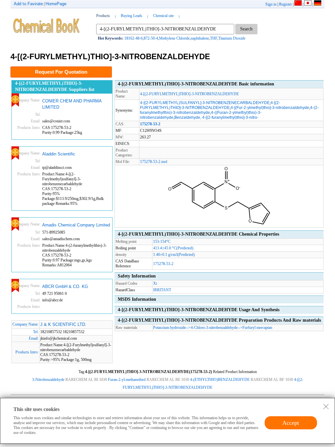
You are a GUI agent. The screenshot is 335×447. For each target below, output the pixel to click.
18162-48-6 (133, 38)
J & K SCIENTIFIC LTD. (63, 324)
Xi (155, 283)
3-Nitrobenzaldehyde (48, 379)
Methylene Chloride (174, 38)
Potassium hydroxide (169, 327)
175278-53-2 (163, 263)
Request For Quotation (61, 72)
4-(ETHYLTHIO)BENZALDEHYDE (220, 379)
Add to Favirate (28, 3)
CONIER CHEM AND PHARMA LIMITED (71, 104)
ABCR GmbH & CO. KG (65, 286)
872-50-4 (151, 38)
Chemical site (163, 15)
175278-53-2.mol (153, 161)
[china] (298, 4)
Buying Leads (131, 15)
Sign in (270, 4)
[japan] (307, 4)
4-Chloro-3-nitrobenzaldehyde (214, 327)
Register (285, 4)
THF (213, 38)
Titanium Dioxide (231, 38)
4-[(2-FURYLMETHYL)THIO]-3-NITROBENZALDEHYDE (189, 94)
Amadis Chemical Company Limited (76, 225)
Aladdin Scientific (58, 154)
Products (103, 15)
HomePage (55, 3)
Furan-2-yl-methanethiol (127, 379)
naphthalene (200, 38)
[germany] (317, 4)
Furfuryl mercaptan (257, 327)
